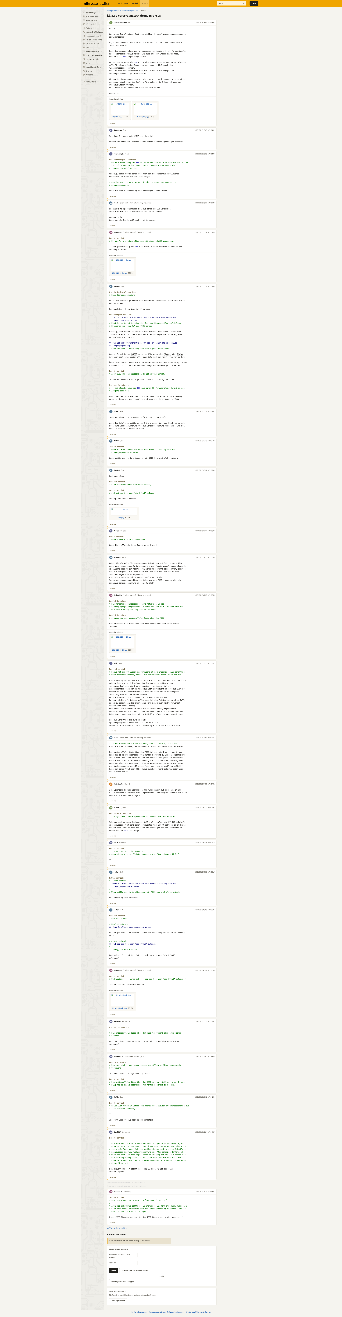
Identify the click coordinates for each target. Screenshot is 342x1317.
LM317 (136, 136)
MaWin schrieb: (116, 537)
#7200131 (211, 1191)
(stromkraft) (124, 203)
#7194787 (211, 1132)
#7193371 (211, 737)
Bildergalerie (91, 82)
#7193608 (211, 970)
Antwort (113, 123)
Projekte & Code (92, 59)
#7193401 (211, 784)
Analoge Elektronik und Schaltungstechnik (122, 10)
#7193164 (211, 22)
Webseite (89, 75)
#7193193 (211, 154)
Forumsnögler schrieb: (120, 315)
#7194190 (211, 1097)
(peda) (123, 808)
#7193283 (211, 286)
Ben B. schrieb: (117, 238)
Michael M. (118, 232)
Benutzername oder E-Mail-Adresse (120, 1256)
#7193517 (211, 872)
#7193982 (211, 1021)
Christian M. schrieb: (120, 814)
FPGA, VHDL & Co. (93, 43)
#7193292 (211, 411)
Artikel (135, 3)
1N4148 (156, 209)
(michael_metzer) (129, 232)
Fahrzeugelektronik (93, 36)
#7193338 (211, 557)
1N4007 (134, 354)
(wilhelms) (126, 1021)
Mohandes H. (118, 1056)
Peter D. (117, 808)
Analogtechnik (91, 20)
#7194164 (211, 1056)
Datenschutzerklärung (157, 1312)
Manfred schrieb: (117, 482)
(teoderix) (122, 843)
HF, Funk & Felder (93, 24)
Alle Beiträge (91, 12)
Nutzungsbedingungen (175, 1312)
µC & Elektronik (92, 16)
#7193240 (211, 203)
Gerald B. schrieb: (119, 601)
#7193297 (211, 441)
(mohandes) (129, 1056)
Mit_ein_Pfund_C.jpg (119, 1008)
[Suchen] (244, 3)
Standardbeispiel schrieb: (122, 160)
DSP (87, 47)
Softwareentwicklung (94, 51)
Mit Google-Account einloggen (122, 1281)
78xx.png (121, 517)
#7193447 (211, 808)
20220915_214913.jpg (119, 273)
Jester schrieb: (117, 447)
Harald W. (117, 1021)
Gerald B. (117, 557)
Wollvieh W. (118, 1191)
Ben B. (116, 203)
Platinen (89, 28)
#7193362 (211, 663)
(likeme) (127, 784)
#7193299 (211, 470)
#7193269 (211, 232)
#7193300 (211, 531)
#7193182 (211, 130)
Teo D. (116, 843)
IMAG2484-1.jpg (142, 117)
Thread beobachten (118, 1228)
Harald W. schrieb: (119, 1062)
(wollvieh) (127, 1191)
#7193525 (211, 910)
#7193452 (211, 843)
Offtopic (89, 71)
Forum (145, 3)
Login (254, 3)
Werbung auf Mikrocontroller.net (198, 1312)
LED (124, 56)
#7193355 (211, 595)
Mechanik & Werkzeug (94, 32)
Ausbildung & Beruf (93, 67)
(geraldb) (125, 557)
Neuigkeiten (123, 3)
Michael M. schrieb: (119, 385)
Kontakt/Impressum (139, 1312)
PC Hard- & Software (94, 55)
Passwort (112, 1262)
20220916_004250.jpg (119, 650)
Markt (88, 63)
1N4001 (167, 354)
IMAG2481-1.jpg (117, 117)
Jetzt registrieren (118, 1300)
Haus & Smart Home (94, 40)
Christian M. (118, 784)
